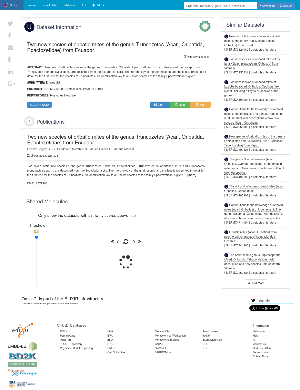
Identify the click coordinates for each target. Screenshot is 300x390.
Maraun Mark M (124, 149)
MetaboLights (163, 331)
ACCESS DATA (39, 105)
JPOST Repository (71, 344)
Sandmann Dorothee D (72, 149)
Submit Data (260, 356)
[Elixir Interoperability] (21, 329)
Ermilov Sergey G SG (41, 149)
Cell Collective (116, 352)
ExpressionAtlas (212, 339)
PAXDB (112, 348)
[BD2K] (21, 355)
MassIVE (65, 339)
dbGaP (206, 335)
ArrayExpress (210, 331)
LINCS (111, 344)
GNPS (159, 344)
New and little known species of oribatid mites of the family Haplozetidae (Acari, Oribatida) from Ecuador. (252, 40)
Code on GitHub (262, 348)
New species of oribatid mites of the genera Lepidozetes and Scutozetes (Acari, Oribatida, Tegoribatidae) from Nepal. (254, 140)
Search (287, 5)
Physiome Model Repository (76, 348)
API (255, 339)
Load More (257, 283)
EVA (110, 335)
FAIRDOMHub (163, 352)
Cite (161, 104)
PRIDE (64, 331)
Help (255, 335)
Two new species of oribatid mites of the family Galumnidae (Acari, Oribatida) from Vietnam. (252, 63)
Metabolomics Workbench (170, 335)
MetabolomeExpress (167, 339)
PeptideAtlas (67, 335)
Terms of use (260, 352)
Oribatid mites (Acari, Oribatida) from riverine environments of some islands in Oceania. (250, 236)
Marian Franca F (100, 149)
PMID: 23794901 (38, 183)
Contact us (259, 344)
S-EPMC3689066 (55, 89)
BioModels (161, 348)
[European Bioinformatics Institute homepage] (21, 345)
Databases (69, 5)
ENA (110, 339)
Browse (31, 5)
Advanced (268, 5)
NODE (206, 348)
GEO (205, 344)
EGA (110, 331)
